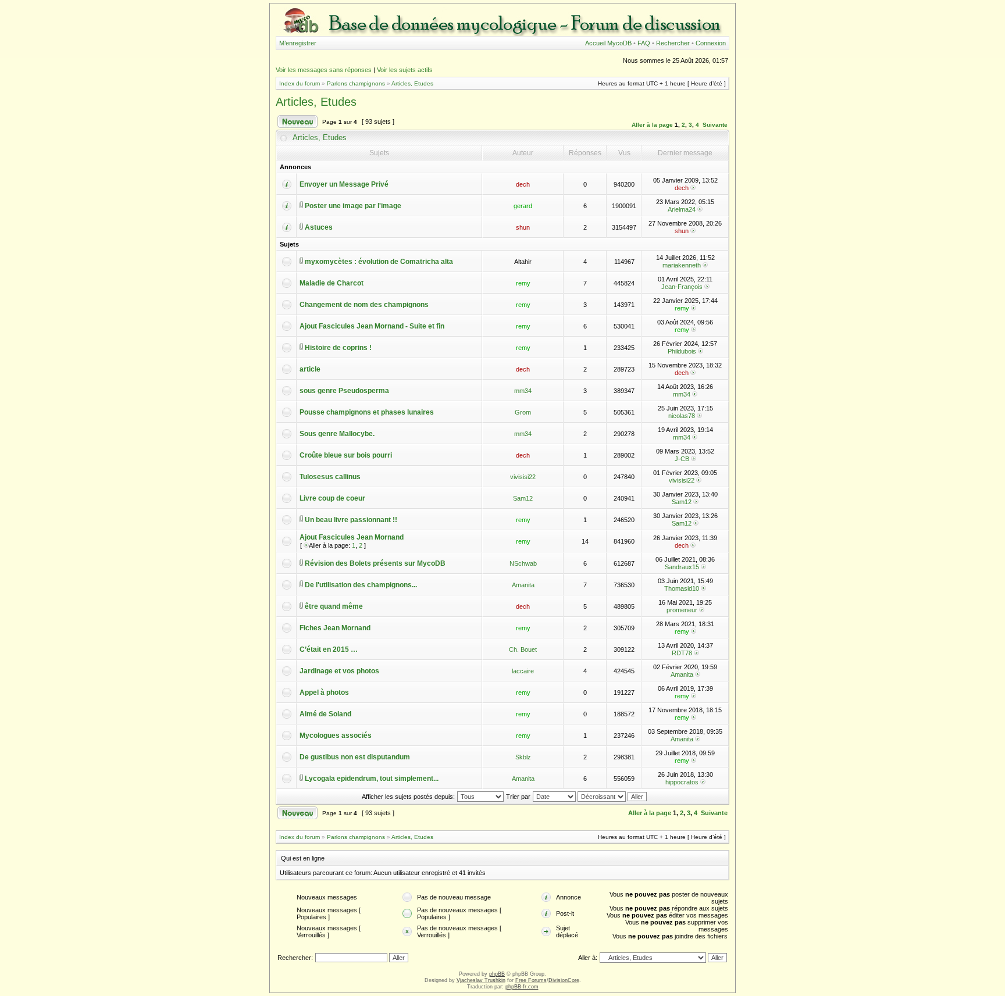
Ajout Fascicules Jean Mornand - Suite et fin (372, 326)
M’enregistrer (297, 43)
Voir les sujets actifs (405, 69)
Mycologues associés (336, 735)
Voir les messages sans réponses (324, 69)
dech (523, 184)
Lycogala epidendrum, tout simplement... (372, 778)
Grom (523, 412)
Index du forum (299, 83)
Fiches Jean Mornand (335, 628)
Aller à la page (652, 125)
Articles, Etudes (412, 83)
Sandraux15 (682, 566)
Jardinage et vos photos (339, 671)
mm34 (523, 390)
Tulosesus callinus (330, 477)
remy (523, 283)
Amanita (523, 584)
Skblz (523, 757)
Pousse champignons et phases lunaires (367, 412)
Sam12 (523, 498)
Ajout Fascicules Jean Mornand (352, 537)
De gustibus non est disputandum (355, 757)
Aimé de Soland (325, 714)
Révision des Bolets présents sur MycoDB (375, 563)
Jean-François (682, 286)
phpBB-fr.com (522, 987)
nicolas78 (681, 415)
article (310, 369)
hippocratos (681, 782)
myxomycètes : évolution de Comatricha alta (379, 262)
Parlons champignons (356, 83)
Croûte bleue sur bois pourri (346, 455)
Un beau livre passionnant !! (351, 520)
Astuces (319, 227)
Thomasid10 (681, 588)
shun (523, 227)
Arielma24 (682, 209)
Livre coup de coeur (332, 498)
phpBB (497, 974)
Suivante (715, 125)
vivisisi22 (523, 476)
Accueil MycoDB (608, 43)
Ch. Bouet (523, 649)
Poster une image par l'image (353, 206)
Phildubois (682, 351)
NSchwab (523, 563)
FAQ (643, 43)
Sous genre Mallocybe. (337, 434)
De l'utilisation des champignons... (361, 585)
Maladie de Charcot (331, 283)
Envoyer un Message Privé (344, 184)
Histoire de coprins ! (338, 348)
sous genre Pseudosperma (344, 391)
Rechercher (673, 43)
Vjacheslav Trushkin (481, 980)
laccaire (523, 670)
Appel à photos (324, 692)
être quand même (334, 606)
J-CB (682, 458)
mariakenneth (681, 265)
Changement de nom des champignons (364, 305)
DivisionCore (563, 980)
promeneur (682, 609)
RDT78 (682, 652)
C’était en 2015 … (329, 649)
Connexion (711, 43)
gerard (523, 205)
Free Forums (531, 980)
